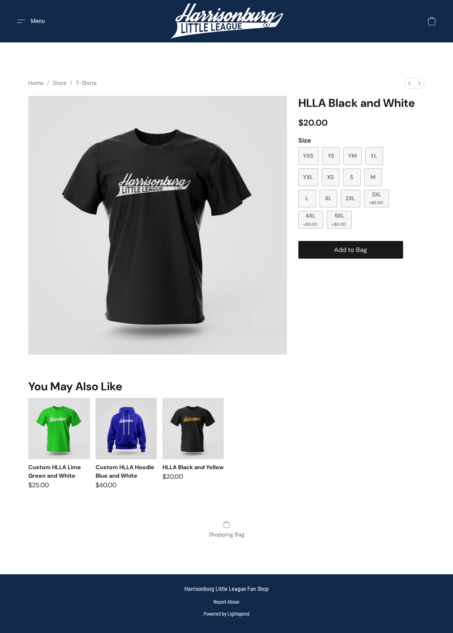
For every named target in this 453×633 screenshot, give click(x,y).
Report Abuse (226, 602)
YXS (308, 156)
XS (330, 177)
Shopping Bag (227, 534)
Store (60, 83)
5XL (339, 219)
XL (328, 198)
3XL (376, 198)
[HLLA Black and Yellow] (193, 428)
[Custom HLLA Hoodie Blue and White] (126, 428)
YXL (308, 177)
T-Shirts (86, 83)
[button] (226, 21)
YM (352, 156)
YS (331, 156)
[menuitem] (409, 83)
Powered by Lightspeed (226, 614)
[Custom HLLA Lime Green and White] (59, 428)
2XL (350, 198)
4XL (310, 219)
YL (374, 156)
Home (36, 83)
